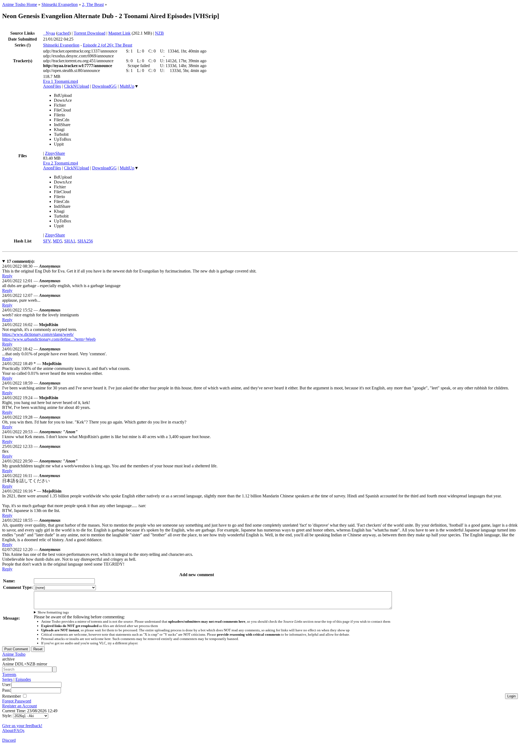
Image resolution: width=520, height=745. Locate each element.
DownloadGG (104, 86)
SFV (47, 241)
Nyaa (49, 33)
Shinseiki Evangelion (59, 4)
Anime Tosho (13, 654)
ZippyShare (55, 153)
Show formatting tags (53, 612)
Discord (9, 740)
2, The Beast (93, 4)
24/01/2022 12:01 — (31, 280)
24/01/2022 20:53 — (40, 431)
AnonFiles (52, 86)
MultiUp (127, 86)
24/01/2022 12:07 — (31, 295)
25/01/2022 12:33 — (31, 446)
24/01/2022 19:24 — (30, 397)
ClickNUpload (76, 86)
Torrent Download (89, 33)
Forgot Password (16, 701)
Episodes (23, 679)
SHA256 (85, 241)
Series (7, 679)
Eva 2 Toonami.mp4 (60, 163)
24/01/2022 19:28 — (31, 417)
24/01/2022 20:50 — (40, 461)
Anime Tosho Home (19, 4)
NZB (159, 33)
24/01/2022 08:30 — (31, 266)
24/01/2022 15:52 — (31, 310)
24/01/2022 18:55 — (31, 520)
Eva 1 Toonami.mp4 (60, 81)
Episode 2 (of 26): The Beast (107, 45)
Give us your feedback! (22, 725)
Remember (12, 696)
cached (63, 33)
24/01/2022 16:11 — (31, 475)
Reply (7, 276)
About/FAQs (13, 730)
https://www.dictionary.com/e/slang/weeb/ (38, 334)
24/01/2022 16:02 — (30, 324)
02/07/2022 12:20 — (31, 549)
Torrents (9, 674)
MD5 (57, 241)
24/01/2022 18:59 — (31, 383)
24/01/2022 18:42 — (31, 349)
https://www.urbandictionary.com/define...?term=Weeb (49, 339)
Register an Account (19, 706)
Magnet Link (119, 33)
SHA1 (69, 241)
